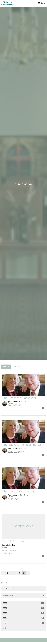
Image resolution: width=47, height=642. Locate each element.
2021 (23, 618)
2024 (23, 603)
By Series (16, 367)
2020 (23, 623)
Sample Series (9, 588)
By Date (6, 367)
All (4, 628)
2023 (23, 608)
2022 (23, 613)
